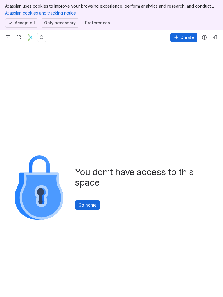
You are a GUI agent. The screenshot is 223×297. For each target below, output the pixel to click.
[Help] (204, 37)
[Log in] (215, 37)
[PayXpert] (30, 37)
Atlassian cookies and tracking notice (40, 12)
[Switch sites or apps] (18, 37)
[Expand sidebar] (8, 37)
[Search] (41, 37)
